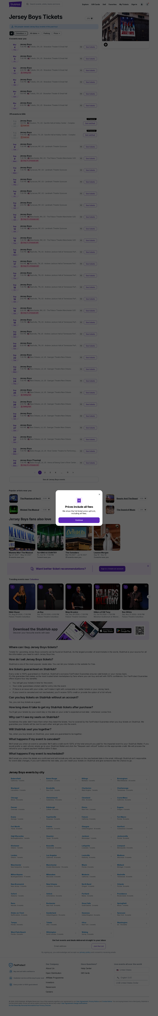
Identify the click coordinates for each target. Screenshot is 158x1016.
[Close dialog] (99, 494)
